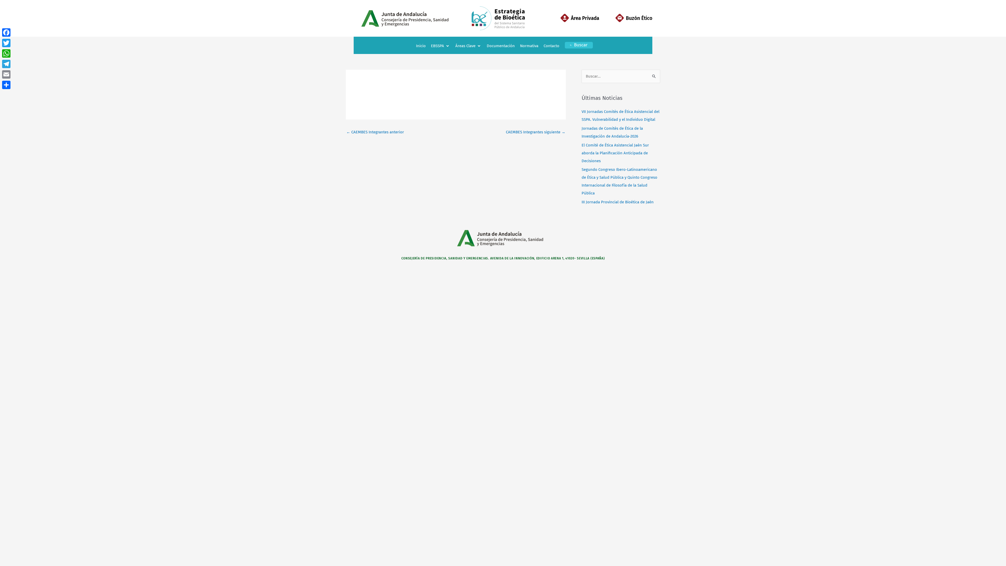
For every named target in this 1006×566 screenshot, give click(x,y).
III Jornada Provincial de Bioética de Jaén (618, 202)
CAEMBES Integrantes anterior (375, 132)
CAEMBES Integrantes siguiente (535, 132)
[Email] (6, 74)
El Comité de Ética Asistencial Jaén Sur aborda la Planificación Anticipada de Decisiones (615, 153)
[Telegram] (6, 64)
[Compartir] (6, 85)
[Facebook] (6, 32)
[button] (440, 46)
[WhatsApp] (6, 53)
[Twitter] (6, 43)
